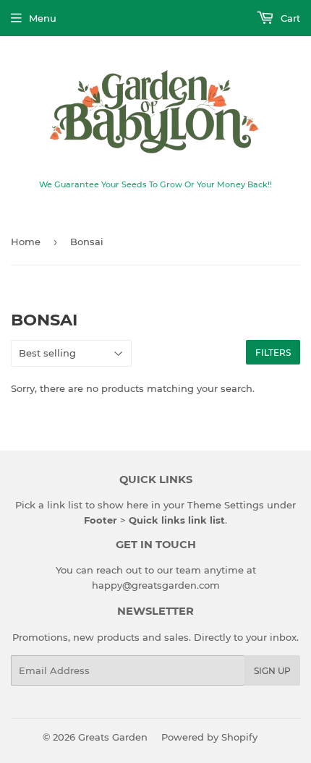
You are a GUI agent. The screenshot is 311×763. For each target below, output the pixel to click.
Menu (42, 18)
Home (26, 241)
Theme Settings (225, 505)
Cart (289, 18)
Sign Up (272, 670)
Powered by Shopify (209, 737)
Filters (273, 352)
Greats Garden (113, 737)
